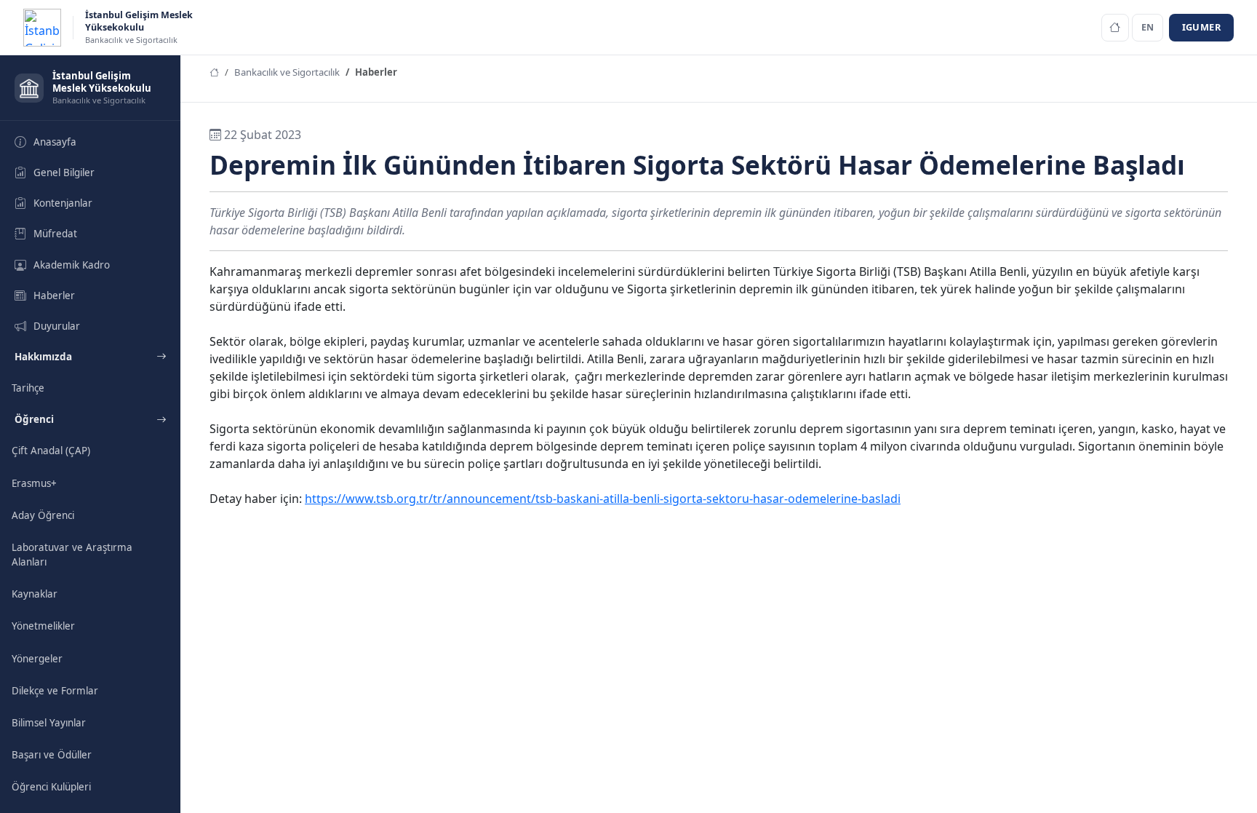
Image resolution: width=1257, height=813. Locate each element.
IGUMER (1201, 26)
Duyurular (56, 326)
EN (1147, 27)
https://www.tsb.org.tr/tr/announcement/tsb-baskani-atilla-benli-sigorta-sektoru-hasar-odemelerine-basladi (603, 499)
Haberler (54, 295)
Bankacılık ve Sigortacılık (287, 72)
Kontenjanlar (62, 203)
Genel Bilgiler (64, 172)
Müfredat (55, 233)
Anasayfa (54, 141)
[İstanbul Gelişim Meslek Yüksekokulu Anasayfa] (1115, 27)
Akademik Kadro (71, 264)
